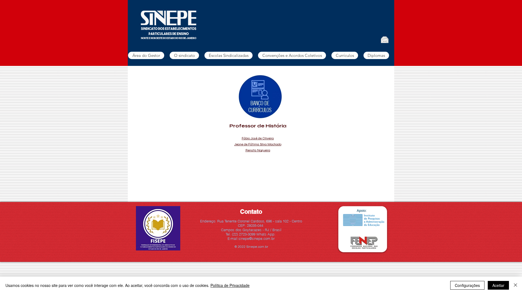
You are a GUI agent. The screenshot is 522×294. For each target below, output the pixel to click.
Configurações (467, 285)
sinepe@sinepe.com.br (256, 238)
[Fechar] (515, 285)
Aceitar (498, 285)
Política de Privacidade (230, 285)
